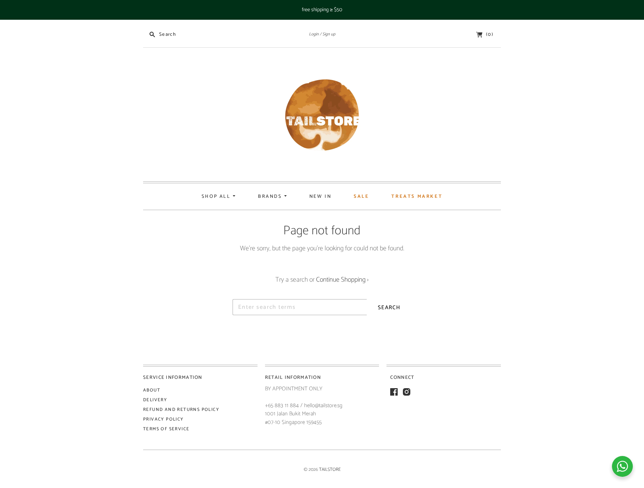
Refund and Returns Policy (181, 409)
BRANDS (271, 196)
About (151, 390)
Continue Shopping (342, 279)
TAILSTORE (330, 469)
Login (314, 34)
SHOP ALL (217, 196)
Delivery (155, 399)
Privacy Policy (163, 419)
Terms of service (166, 428)
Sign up (328, 34)
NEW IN (320, 196)
